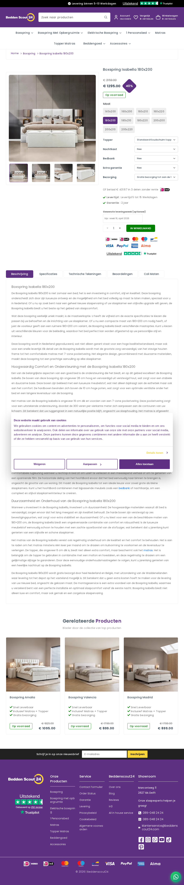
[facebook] (141, 839)
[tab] (19, 274)
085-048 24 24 (153, 813)
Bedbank (109, 158)
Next (93, 173)
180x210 (126, 120)
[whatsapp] (155, 839)
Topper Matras (64, 43)
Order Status (87, 793)
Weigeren (39, 464)
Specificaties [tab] (48, 274)
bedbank (124, 488)
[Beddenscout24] (25, 782)
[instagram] (148, 839)
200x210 (110, 129)
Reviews (114, 800)
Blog (112, 793)
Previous (11, 173)
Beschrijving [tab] (19, 274)
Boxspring (23, 33)
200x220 (127, 129)
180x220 (142, 120)
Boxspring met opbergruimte (58, 33)
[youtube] (162, 839)
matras (148, 550)
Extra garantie (112, 168)
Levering (84, 806)
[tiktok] (168, 840)
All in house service (121, 813)
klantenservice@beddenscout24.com (160, 827)
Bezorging (109, 177)
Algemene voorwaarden (91, 827)
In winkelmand (140, 228)
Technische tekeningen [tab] (85, 274)
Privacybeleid (87, 813)
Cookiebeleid (87, 819)
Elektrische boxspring (103, 33)
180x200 (110, 120)
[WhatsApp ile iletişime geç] (176, 877)
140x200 (110, 111)
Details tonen (154, 452)
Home (15, 53)
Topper (108, 140)
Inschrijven (137, 754)
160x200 (126, 111)
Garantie (85, 800)
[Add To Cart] (36, 690)
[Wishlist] (30, 690)
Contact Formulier (91, 787)
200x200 (159, 120)
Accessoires (118, 43)
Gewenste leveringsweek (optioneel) (124, 211)
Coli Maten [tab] (151, 274)
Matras (160, 33)
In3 (110, 806)
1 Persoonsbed (136, 33)
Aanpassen (90, 464)
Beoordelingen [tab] (122, 274)
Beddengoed (92, 43)
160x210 (143, 111)
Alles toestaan (144, 464)
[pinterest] (141, 847)
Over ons (115, 787)
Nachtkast (110, 149)
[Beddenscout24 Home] (20, 17)
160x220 (159, 111)
